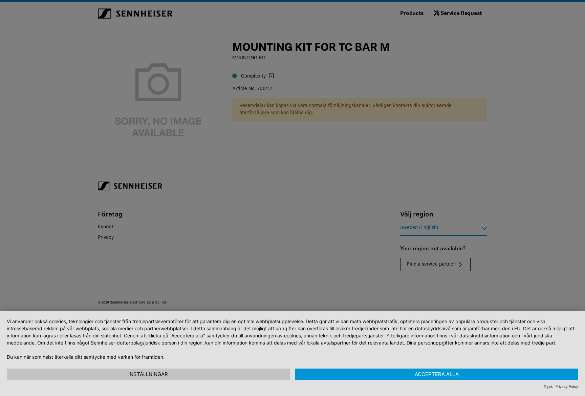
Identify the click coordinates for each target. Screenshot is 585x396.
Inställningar (148, 374)
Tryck (548, 386)
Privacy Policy (567, 386)
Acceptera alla (437, 374)
